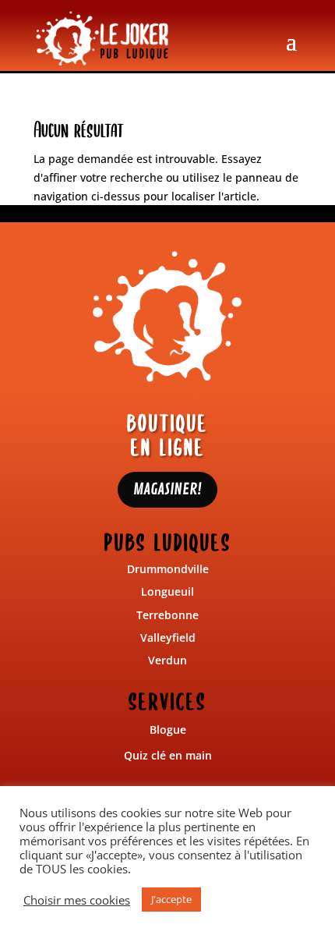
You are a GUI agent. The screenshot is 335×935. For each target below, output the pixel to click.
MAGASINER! (167, 489)
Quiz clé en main (168, 755)
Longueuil (167, 591)
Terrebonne (167, 614)
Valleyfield (168, 637)
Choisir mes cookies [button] (76, 900)
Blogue (168, 729)
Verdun (167, 660)
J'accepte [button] (171, 899)
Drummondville (168, 568)
